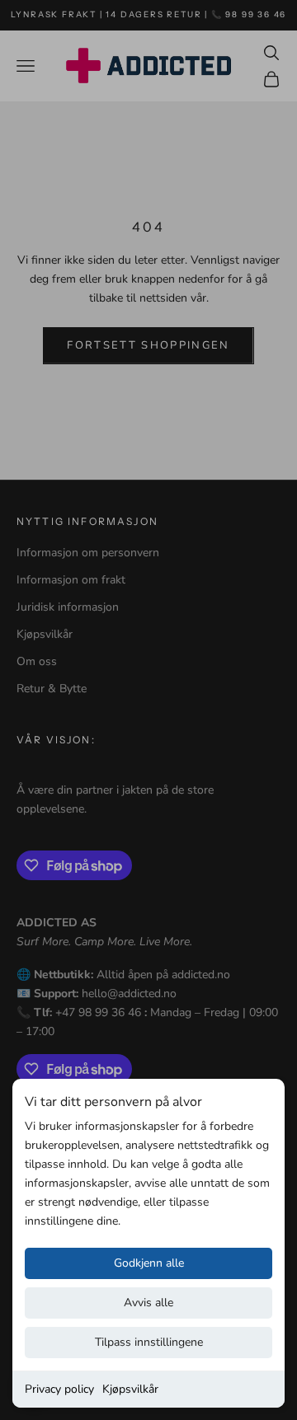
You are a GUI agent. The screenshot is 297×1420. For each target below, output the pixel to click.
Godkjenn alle (149, 1263)
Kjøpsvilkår (130, 1389)
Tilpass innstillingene (149, 1342)
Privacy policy (59, 1389)
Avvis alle (148, 1302)
